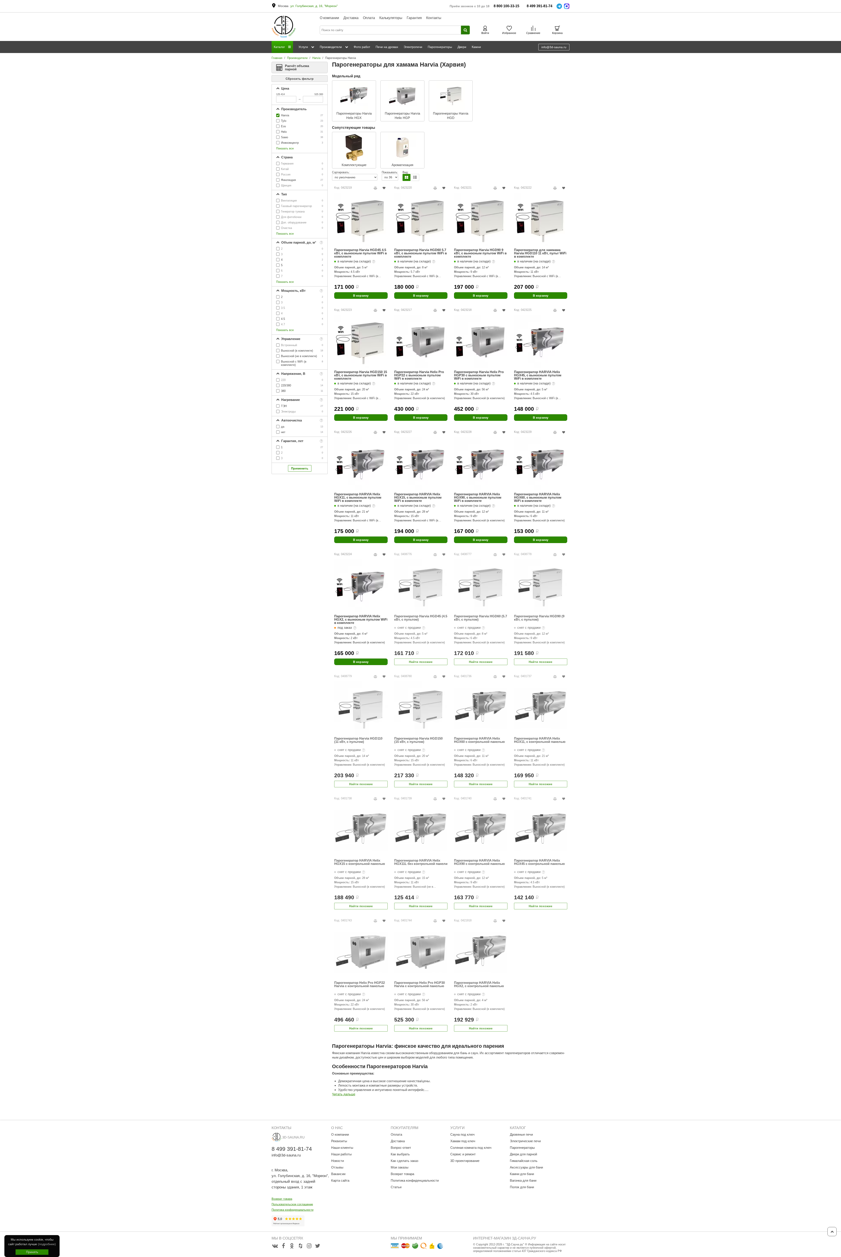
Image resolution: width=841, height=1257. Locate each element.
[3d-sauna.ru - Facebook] (283, 1246)
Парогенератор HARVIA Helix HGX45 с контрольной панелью (539, 862)
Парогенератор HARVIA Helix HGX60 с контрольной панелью (479, 740)
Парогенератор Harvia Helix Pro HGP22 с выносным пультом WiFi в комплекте (419, 375)
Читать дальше (343, 1094)
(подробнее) (47, 1244)
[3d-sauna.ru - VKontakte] (275, 1246)
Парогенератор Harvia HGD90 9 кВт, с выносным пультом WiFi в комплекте (480, 253)
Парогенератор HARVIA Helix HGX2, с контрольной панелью (479, 984)
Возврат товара (282, 1198)
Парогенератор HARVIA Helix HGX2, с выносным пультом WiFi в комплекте (360, 619)
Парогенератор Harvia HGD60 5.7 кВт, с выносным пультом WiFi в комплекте (420, 253)
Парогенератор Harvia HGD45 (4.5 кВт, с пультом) (420, 617)
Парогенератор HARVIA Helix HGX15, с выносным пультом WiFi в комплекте (418, 497)
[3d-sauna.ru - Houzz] (300, 1246)
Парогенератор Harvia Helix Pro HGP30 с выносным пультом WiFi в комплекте (479, 375)
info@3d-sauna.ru (553, 47)
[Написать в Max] (566, 6)
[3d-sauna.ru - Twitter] (317, 1246)
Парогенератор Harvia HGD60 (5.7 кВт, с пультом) (480, 617)
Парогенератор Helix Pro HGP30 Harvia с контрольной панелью (419, 984)
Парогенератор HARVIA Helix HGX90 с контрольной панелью (479, 862)
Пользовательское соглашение (292, 1204)
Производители (297, 58)
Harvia (316, 58)
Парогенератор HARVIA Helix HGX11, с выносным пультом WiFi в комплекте (357, 497)
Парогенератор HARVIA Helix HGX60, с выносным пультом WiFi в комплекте (537, 497)
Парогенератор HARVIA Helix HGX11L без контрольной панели (420, 862)
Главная (277, 58)
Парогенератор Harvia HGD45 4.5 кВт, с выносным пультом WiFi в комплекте (360, 253)
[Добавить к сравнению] (375, 188)
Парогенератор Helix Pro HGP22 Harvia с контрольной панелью (359, 984)
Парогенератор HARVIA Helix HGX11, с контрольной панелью (539, 740)
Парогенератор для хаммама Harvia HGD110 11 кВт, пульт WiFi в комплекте (540, 253)
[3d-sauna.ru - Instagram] (309, 1246)
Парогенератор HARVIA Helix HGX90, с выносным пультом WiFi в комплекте (477, 497)
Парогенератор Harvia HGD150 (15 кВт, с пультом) (418, 740)
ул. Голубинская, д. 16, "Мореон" (314, 6)
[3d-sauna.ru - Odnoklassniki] (292, 1246)
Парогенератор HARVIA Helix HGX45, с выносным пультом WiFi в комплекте (537, 375)
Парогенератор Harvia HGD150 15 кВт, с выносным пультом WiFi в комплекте (360, 375)
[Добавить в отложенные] (384, 188)
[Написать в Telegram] (559, 6)
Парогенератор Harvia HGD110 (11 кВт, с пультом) (358, 740)
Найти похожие (421, 662)
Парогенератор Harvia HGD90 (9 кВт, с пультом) (539, 617)
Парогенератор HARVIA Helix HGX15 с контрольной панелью (359, 862)
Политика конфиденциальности (292, 1209)
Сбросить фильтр (300, 78)
